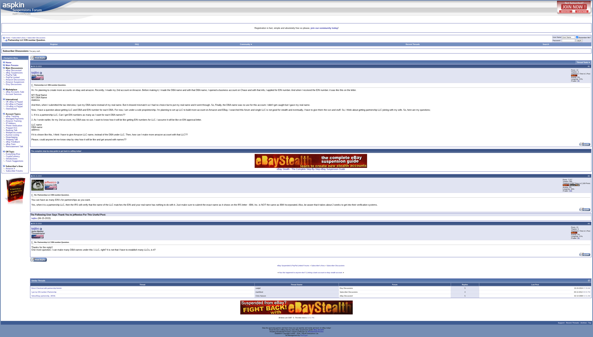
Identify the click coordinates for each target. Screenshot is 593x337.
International (11, 109)
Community (245, 44)
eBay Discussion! (14, 70)
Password (556, 40)
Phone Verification (14, 125)
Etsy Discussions (14, 84)
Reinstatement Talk (14, 146)
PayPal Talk (11, 75)
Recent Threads (413, 44)
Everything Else (13, 154)
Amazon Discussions (15, 80)
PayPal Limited (12, 77)
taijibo (35, 72)
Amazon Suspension (15, 82)
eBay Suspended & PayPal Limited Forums (293, 266)
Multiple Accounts (14, 132)
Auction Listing (12, 135)
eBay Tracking (12, 116)
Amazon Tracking (13, 121)
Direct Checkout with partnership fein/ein (46, 288)
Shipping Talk (12, 139)
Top (589, 323)
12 (571, 191)
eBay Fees (11, 144)
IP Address (11, 123)
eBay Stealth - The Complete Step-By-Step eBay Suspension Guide (311, 169)
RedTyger (304, 335)
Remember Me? (585, 37)
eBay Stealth (318, 330)
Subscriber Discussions (36, 38)
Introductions (11, 159)
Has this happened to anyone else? (292, 272)
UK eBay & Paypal (14, 102)
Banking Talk (11, 130)
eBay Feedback (13, 142)
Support (561, 323)
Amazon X (10, 168)
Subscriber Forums (14, 171)
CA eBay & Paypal (14, 106)
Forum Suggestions (14, 161)
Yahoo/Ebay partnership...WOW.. (43, 296)
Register (54, 44)
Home (8, 38)
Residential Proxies (316, 332)
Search (546, 44)
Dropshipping (11, 137)
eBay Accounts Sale (15, 92)
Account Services (14, 94)
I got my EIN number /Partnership (43, 292)
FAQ (137, 44)
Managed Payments (15, 118)
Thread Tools (582, 62)
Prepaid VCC (11, 128)
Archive (583, 323)
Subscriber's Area (18, 38)
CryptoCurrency (13, 156)
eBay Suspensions (14, 73)
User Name (557, 37)
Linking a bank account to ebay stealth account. (325, 272)
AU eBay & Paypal (14, 104)
